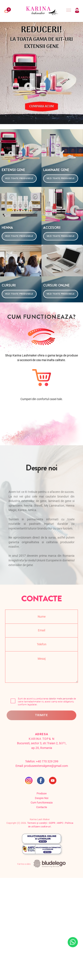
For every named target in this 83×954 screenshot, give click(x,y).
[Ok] (78, 938)
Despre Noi (41, 798)
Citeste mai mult (46, 946)
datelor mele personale (61, 698)
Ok (27, 946)
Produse (42, 793)
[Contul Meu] (77, 12)
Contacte (41, 807)
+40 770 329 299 (47, 761)
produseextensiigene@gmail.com (46, 766)
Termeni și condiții (37, 823)
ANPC (60, 823)
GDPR (52, 823)
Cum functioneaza (42, 802)
